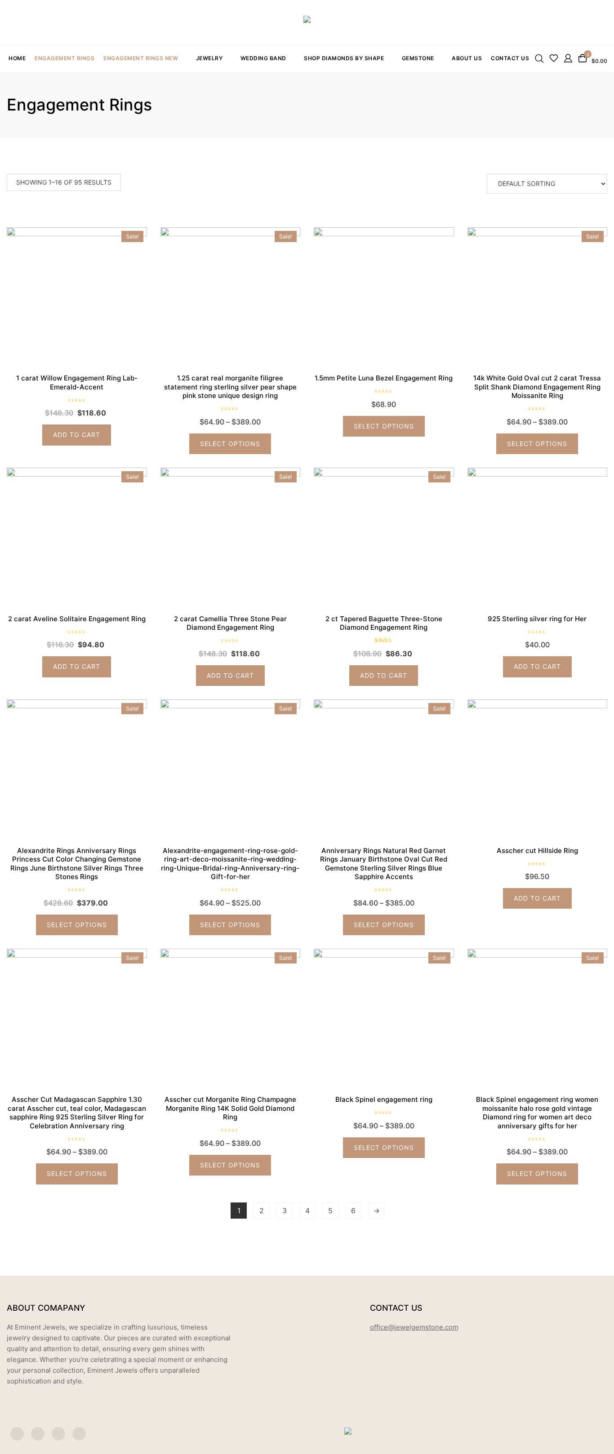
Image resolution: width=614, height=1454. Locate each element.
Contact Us (510, 58)
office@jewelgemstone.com (414, 1327)
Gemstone (418, 58)
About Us (467, 58)
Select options (230, 443)
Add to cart (76, 434)
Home (17, 58)
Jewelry (209, 58)
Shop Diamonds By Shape (344, 58)
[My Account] (568, 57)
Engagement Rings (64, 58)
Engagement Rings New (140, 58)
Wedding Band (263, 58)
